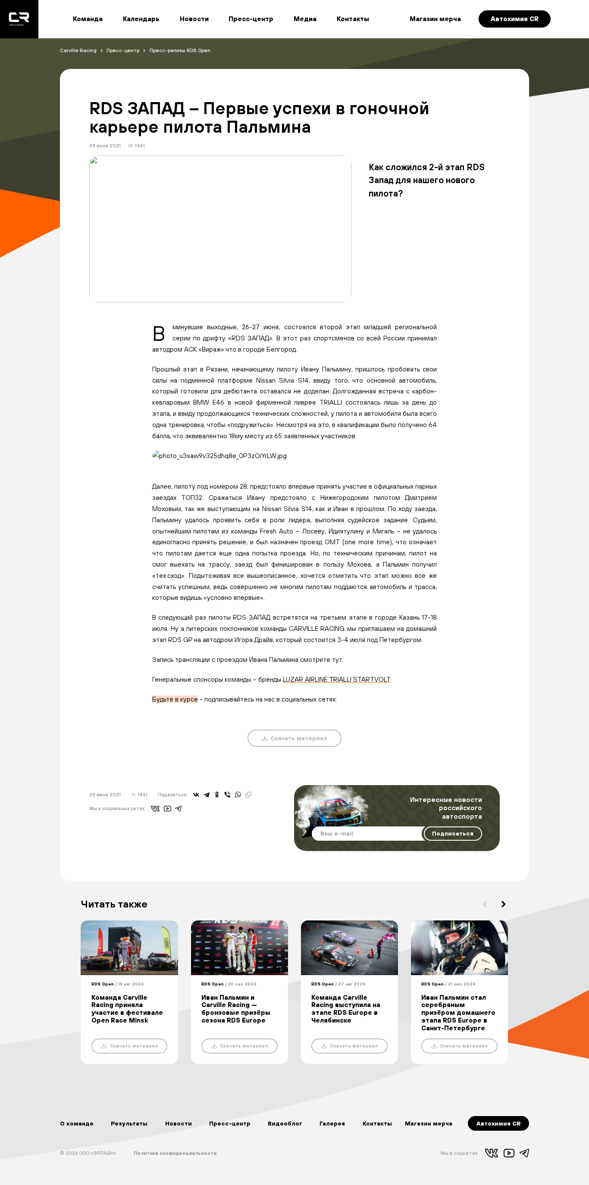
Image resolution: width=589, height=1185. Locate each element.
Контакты (353, 18)
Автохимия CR (515, 18)
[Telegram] (206, 794)
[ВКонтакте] (196, 794)
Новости (194, 18)
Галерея (332, 1123)
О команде (77, 1123)
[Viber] (227, 794)
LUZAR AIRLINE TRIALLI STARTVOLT (337, 679)
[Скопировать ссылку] (248, 794)
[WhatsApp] (238, 794)
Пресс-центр (251, 18)
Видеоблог (285, 1123)
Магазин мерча (435, 18)
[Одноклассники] (217, 794)
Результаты (129, 1123)
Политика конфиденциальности (175, 1153)
